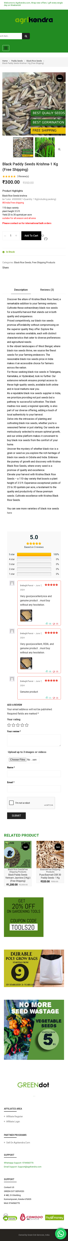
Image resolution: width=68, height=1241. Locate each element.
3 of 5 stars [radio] (18, 725)
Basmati (11, 869)
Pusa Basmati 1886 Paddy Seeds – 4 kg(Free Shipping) (50, 877)
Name (11, 767)
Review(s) (23, 176)
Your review (14, 731)
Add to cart (31, 235)
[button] (59, 149)
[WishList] (45, 235)
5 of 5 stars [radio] (27, 725)
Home (5, 61)
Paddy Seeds (17, 61)
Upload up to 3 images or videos (27, 752)
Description (21, 289)
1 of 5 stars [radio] (9, 725)
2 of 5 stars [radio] (13, 725)
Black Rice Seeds (34, 61)
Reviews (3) (47, 289)
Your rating (13, 719)
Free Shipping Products (43, 262)
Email (11, 782)
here (9, 512)
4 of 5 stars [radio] (22, 725)
